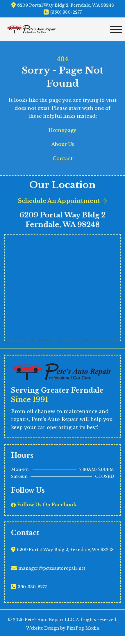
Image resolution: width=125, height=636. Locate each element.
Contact (63, 158)
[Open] (114, 29)
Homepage (62, 130)
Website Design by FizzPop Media (62, 628)
